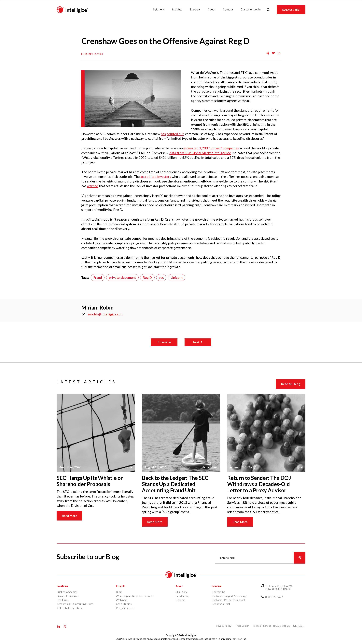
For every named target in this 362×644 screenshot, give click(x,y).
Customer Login (251, 9)
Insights (177, 9)
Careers (180, 600)
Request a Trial (291, 9)
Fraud (97, 277)
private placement (122, 277)
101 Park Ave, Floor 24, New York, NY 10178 (279, 587)
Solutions (159, 9)
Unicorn (177, 277)
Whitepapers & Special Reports (134, 596)
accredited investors (155, 177)
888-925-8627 (274, 597)
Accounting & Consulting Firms (75, 603)
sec (161, 277)
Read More (69, 516)
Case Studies (124, 603)
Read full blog (290, 384)
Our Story (181, 591)
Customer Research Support (228, 600)
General (216, 586)
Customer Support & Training (229, 596)
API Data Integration (69, 608)
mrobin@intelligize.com (105, 314)
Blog (119, 591)
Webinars (121, 600)
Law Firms (63, 600)
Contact (228, 9)
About (211, 9)
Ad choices (298, 626)
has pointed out (172, 134)
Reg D (147, 277)
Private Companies (68, 596)
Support (195, 9)
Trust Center (242, 625)
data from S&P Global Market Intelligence (200, 153)
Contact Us (218, 591)
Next (196, 342)
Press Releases (125, 608)
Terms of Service (262, 625)
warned (92, 186)
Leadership (182, 596)
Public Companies (67, 591)
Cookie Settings (281, 626)
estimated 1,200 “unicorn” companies (211, 148)
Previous (165, 342)
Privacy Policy (223, 625)
